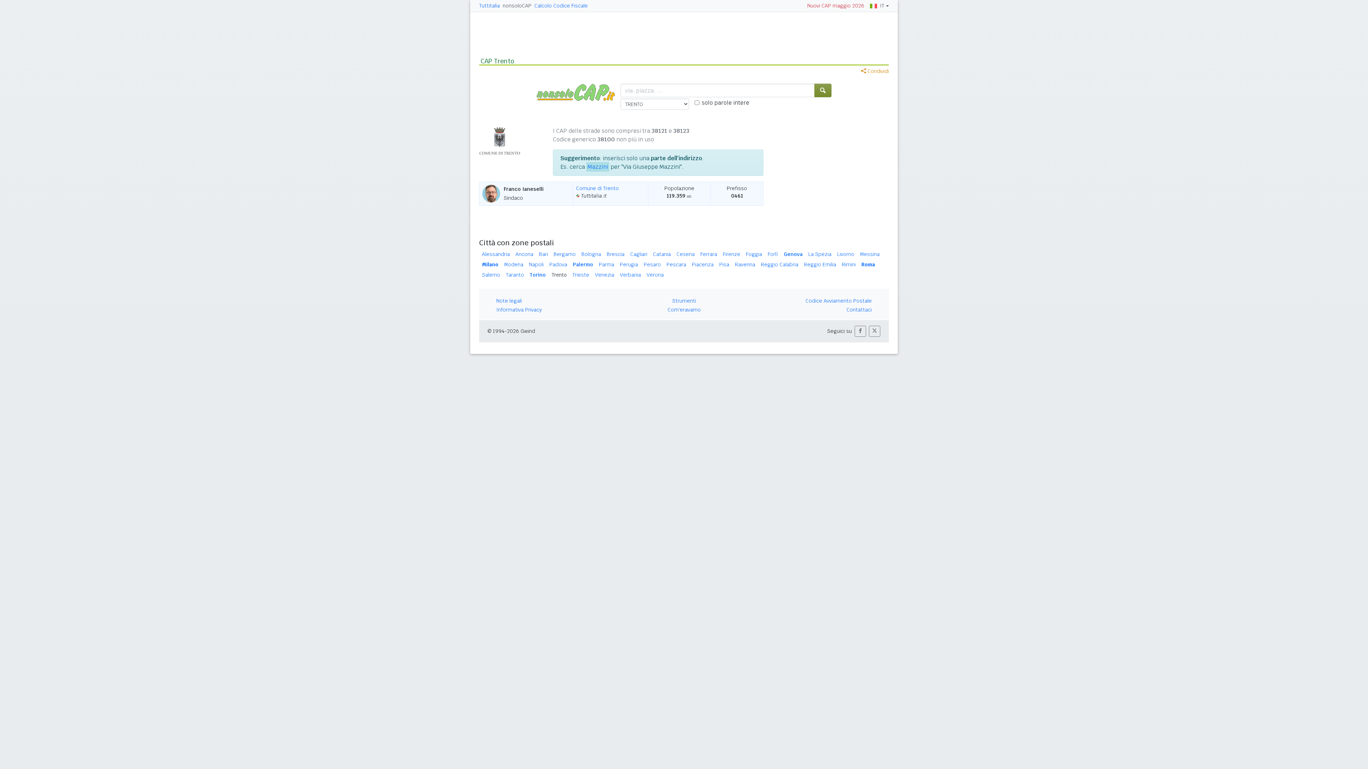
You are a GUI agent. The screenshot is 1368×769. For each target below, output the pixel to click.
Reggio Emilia (820, 264)
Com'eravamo (684, 310)
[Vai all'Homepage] (579, 92)
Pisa (724, 264)
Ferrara (708, 254)
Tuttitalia (489, 5)
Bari (543, 254)
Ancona (524, 254)
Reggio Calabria (779, 264)
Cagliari (638, 254)
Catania (662, 254)
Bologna (591, 254)
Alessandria (496, 254)
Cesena (686, 254)
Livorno (845, 254)
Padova (558, 264)
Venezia (604, 275)
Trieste (580, 275)
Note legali (509, 301)
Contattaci (859, 310)
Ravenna (745, 264)
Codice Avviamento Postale (838, 301)
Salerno (491, 275)
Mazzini (597, 167)
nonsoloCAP (517, 5)
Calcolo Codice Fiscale (561, 5)
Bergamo (565, 254)
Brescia (616, 254)
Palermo (583, 264)
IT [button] (882, 5)
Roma (868, 264)
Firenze (731, 254)
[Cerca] (822, 90)
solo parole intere (725, 102)
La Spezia (819, 254)
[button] (860, 331)
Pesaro (652, 264)
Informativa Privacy (519, 310)
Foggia (754, 254)
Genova (793, 254)
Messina (870, 254)
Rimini (849, 264)
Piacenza (703, 264)
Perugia (629, 264)
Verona (655, 275)
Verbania (630, 275)
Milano (490, 264)
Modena (513, 264)
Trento (559, 275)
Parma (606, 264)
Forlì (773, 254)
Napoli (536, 264)
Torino (538, 275)
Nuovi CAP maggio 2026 (835, 5)
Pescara (676, 264)
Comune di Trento (597, 188)
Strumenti (684, 301)
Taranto (515, 275)
